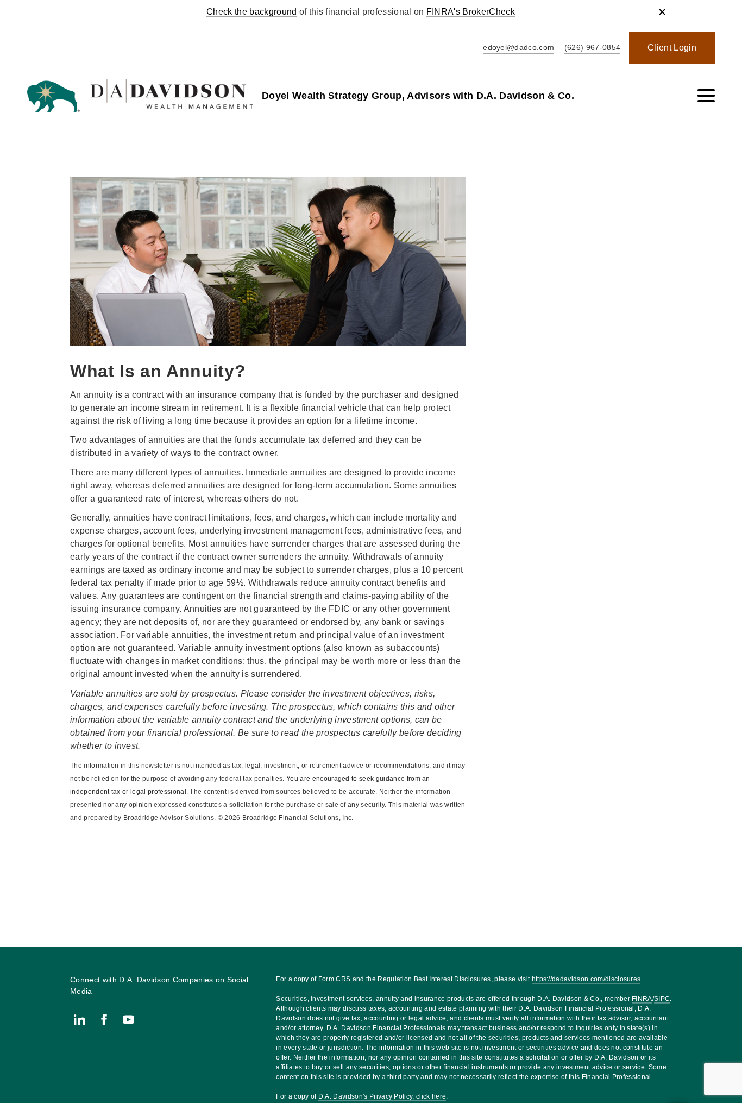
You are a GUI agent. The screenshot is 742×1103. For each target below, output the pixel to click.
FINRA (642, 998)
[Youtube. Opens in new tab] (128, 1019)
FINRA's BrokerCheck (470, 11)
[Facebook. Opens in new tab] (104, 1019)
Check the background (251, 11)
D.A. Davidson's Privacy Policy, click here (382, 1096)
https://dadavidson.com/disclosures (586, 979)
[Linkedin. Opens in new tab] (79, 1019)
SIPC (662, 998)
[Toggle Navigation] (706, 95)
